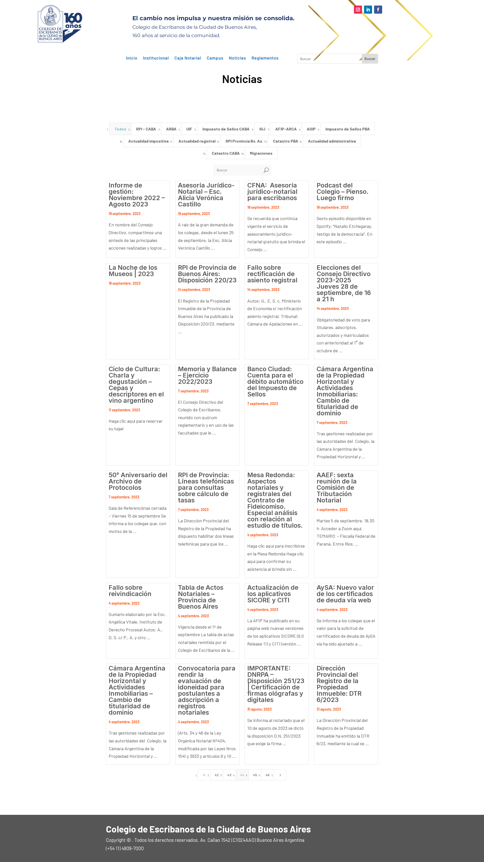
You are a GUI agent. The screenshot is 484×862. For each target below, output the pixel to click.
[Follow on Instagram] (358, 10)
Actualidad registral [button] (197, 141)
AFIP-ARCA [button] (286, 128)
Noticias (237, 58)
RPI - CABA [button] (146, 128)
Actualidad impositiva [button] (148, 141)
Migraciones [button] (261, 153)
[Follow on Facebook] (378, 10)
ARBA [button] (171, 128)
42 (217, 775)
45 (255, 775)
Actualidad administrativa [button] (332, 141)
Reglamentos (265, 58)
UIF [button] (189, 128)
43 (229, 775)
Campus (215, 58)
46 (267, 775)
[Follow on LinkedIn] (368, 10)
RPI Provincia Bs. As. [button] (244, 141)
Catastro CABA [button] (226, 153)
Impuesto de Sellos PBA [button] (347, 128)
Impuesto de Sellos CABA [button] (226, 128)
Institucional (156, 58)
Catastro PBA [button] (285, 141)
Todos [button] (120, 128)
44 (242, 775)
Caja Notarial (187, 58)
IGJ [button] (262, 128)
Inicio (131, 58)
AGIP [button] (311, 128)
